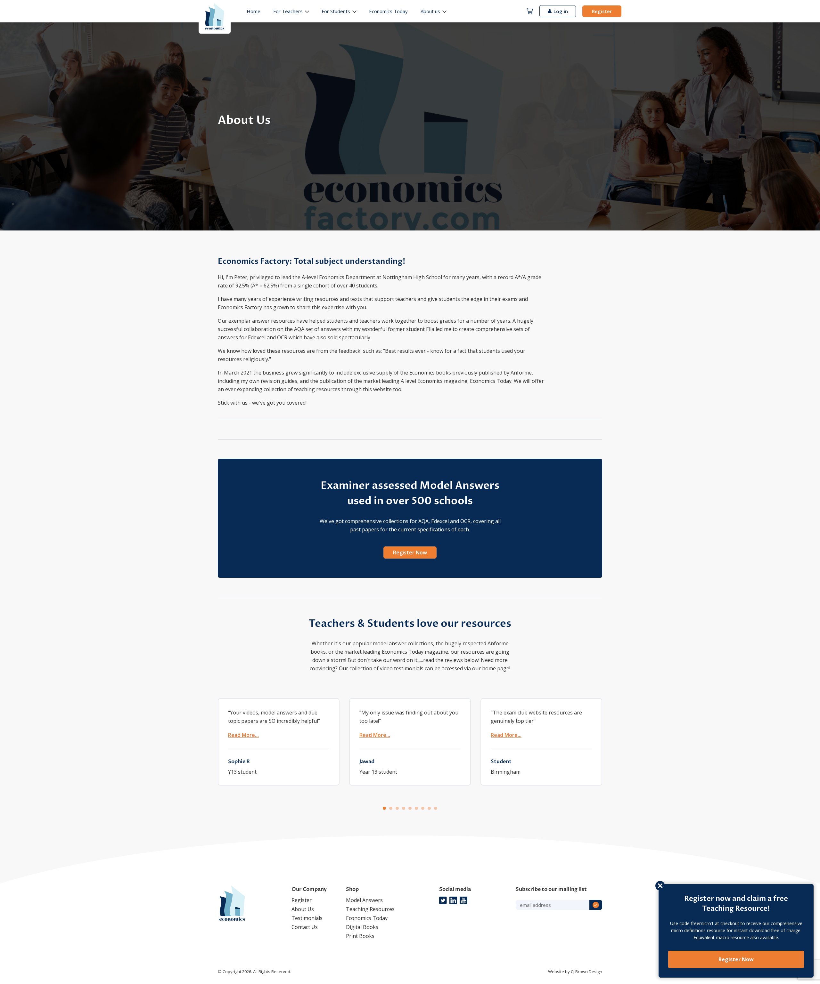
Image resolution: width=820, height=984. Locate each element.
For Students (336, 11)
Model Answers (364, 900)
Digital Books (362, 927)
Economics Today (388, 11)
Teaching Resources (370, 909)
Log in (561, 11)
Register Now (410, 552)
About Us (302, 909)
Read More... (243, 734)
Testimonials (307, 918)
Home (253, 11)
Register (602, 11)
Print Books (360, 936)
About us (430, 11)
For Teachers (288, 11)
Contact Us (304, 927)
